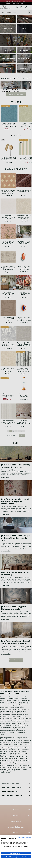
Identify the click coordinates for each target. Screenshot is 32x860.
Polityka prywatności (24, 837)
